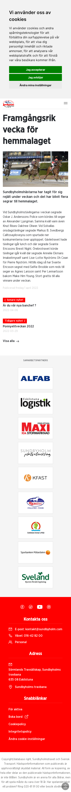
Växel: (28, 635)
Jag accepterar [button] (35, 69)
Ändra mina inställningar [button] (35, 85)
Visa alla (9, 341)
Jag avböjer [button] (35, 77)
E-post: (38, 629)
